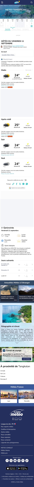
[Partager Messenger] (23, 184)
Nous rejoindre (5, 437)
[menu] (2, 2)
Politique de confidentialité (26, 476)
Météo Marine (5, 450)
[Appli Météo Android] (23, 468)
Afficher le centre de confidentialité (24, 479)
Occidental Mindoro (17, 5)
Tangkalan (24, 5)
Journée (7, 29)
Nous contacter (6, 440)
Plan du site (26, 474)
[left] (1, 22)
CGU (16, 474)
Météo (1, 5)
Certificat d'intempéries (8, 429)
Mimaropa (10, 5)
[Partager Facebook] (17, 184)
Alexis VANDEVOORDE (17, 46)
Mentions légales (9, 474)
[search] (31, 2)
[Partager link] (13, 184)
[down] (17, 343)
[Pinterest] (23, 460)
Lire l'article (26, 359)
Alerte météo (5, 432)
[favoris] (27, 10)
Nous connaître (6, 435)
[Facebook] (7, 460)
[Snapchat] (15, 460)
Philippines (6, 5)
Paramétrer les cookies (8, 479)
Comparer (26, 29)
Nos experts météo (7, 427)
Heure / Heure (16, 29)
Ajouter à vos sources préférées (18, 188)
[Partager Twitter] (20, 184)
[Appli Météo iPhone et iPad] (11, 468)
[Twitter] (11, 460)
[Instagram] (19, 460)
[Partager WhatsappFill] (27, 184)
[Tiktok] (26, 460)
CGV (20, 474)
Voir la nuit (28, 70)
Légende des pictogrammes (10, 443)
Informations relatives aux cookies (10, 476)
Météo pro (4, 453)
